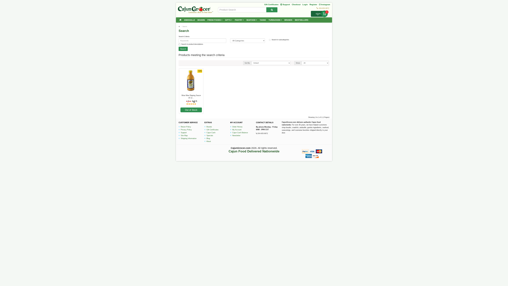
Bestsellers (301, 20)
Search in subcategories (280, 40)
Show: (298, 63)
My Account (236, 130)
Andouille (189, 20)
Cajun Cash (210, 133)
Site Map (184, 136)
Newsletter (236, 136)
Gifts (228, 20)
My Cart (324, 14)
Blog (208, 138)
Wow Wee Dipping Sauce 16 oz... (191, 96)
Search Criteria (184, 36)
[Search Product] (271, 9)
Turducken (275, 20)
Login (305, 4)
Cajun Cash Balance (240, 133)
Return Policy (185, 127)
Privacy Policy (186, 130)
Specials (209, 136)
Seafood (251, 20)
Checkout (296, 4)
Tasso (263, 20)
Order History (237, 127)
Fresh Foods (214, 20)
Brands (288, 20)
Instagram (325, 4)
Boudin (201, 20)
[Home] (180, 20)
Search (184, 26)
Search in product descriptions (192, 44)
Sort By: (247, 63)
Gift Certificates (271, 4)
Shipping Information (188, 138)
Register (313, 4)
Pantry (239, 20)
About (208, 141)
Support (183, 133)
